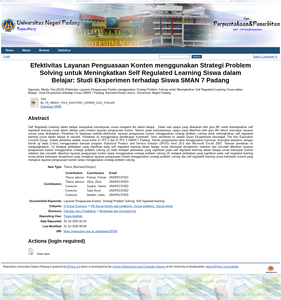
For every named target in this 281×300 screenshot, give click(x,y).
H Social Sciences (75, 206)
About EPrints (214, 266)
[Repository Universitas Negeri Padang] (7, 25)
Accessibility (231, 266)
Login (6, 56)
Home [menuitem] (9, 50)
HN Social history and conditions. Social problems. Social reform (132, 206)
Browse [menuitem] (44, 50)
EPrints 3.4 (73, 266)
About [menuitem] (26, 50)
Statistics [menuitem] (64, 50)
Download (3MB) (51, 106)
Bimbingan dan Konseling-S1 (117, 211)
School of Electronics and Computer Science (139, 266)
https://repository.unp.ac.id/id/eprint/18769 (90, 231)
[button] (30, 251)
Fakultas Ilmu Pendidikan (80, 211)
